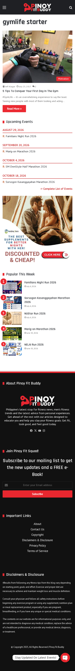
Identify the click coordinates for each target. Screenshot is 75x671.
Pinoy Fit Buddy (56, 647)
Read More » (14, 108)
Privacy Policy (37, 545)
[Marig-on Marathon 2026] (12, 333)
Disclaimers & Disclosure (37, 540)
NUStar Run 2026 (35, 314)
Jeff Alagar (10, 86)
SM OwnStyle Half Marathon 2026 (26, 166)
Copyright (37, 535)
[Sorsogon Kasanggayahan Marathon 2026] (12, 302)
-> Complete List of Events (56, 188)
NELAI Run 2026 (34, 345)
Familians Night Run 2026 (21, 136)
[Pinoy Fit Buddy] (37, 7)
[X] (35, 431)
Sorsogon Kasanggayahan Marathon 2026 (30, 182)
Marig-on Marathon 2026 (20, 151)
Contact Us (37, 529)
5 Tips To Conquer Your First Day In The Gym (30, 91)
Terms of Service (37, 551)
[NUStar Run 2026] (12, 318)
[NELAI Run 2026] (12, 349)
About (37, 524)
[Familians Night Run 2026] (12, 287)
